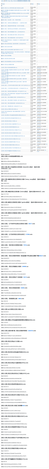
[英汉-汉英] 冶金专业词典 (7, 46)
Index (2, 0)
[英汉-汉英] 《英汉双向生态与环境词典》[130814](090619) (14, 28)
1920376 (30, 330)
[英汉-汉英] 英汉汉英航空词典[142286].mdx (11, 144)
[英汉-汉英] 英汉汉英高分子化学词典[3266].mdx (11, 147)
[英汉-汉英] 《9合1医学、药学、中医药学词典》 (11, 19)
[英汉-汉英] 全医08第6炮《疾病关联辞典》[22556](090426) (14, 43)
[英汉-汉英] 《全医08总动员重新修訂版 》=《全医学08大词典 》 (15, 22)
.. (2, 5)
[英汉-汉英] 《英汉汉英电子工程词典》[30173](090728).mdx (14, 100)
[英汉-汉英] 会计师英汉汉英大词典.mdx (10, 109)
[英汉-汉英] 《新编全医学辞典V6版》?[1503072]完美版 (13, 25)
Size (39, 3)
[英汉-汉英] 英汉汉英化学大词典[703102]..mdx (11, 132)
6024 (23, 405)
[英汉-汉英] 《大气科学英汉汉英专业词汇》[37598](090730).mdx (15, 88)
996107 (41, 255)
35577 (30, 223)
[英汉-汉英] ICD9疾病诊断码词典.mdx (9, 67)
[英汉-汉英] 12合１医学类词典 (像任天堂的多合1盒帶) (13, 7)
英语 (19, 0)
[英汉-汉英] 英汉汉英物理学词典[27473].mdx (11, 141)
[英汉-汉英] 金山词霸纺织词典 (8, 64)
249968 (24, 266)
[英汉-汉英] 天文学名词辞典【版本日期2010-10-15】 (12, 49)
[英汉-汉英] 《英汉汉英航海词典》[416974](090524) (12, 37)
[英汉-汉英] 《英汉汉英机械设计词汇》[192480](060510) (13, 31)
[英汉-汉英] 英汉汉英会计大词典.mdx (9, 121)
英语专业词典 (22, 0)
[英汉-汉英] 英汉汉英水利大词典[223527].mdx (11, 138)
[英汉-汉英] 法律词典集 (6, 55)
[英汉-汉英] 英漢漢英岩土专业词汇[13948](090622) (12, 61)
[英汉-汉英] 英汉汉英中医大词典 (8, 58)
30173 (25, 277)
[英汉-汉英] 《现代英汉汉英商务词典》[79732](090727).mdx (14, 91)
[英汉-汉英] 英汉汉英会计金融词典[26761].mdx (11, 124)
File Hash (39, 68)
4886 (19, 298)
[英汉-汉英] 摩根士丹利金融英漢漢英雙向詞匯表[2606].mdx (14, 115)
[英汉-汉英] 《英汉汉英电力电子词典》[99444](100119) (13, 34)
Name (3, 3)
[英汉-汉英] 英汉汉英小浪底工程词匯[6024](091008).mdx (13, 135)
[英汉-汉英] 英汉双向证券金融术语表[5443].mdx (11, 118)
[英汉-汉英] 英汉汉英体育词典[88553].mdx (10, 127)
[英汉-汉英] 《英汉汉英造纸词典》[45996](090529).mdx (13, 103)
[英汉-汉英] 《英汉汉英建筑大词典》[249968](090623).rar (13, 97)
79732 (25, 245)
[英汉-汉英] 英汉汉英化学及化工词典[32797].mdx (12, 129)
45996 (22, 288)
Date (32, 3)
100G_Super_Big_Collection (11, 0)
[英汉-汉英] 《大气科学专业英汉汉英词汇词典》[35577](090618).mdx (16, 85)
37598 (27, 234)
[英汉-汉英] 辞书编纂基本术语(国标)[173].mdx (11, 150)
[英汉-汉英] (27, 0)
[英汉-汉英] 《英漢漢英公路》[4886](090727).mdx (12, 106)
